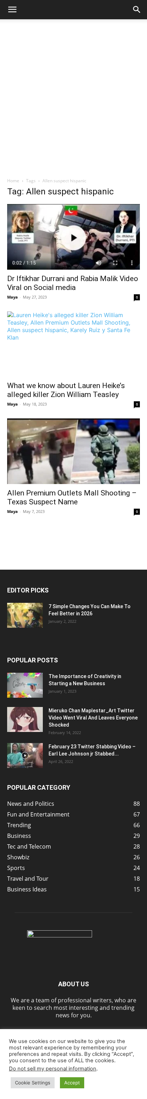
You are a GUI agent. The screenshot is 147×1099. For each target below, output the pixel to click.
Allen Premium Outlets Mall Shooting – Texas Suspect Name (72, 497)
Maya (12, 297)
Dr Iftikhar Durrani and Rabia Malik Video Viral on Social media (72, 283)
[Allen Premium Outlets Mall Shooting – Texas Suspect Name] (73, 451)
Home (13, 181)
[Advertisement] (73, 96)
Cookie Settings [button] (32, 1082)
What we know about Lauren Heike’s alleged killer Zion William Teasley (66, 390)
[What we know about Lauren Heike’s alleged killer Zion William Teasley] (73, 344)
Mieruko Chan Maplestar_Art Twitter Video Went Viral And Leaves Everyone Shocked (93, 718)
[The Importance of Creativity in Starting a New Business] (25, 685)
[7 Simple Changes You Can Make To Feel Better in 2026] (25, 615)
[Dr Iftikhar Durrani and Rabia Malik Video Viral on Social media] (73, 237)
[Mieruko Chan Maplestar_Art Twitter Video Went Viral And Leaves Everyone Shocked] (25, 719)
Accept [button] (72, 1082)
